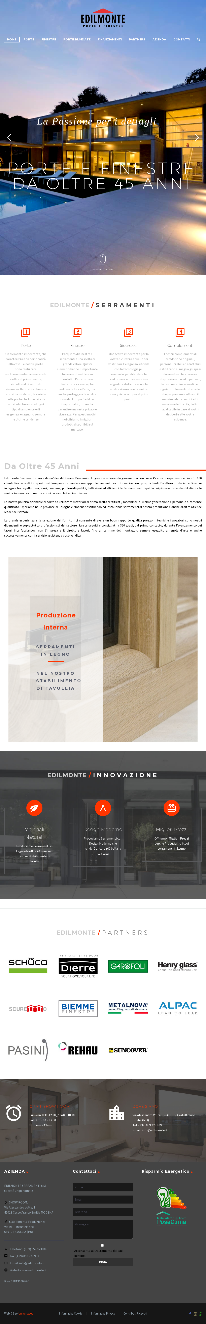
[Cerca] (198, 39)
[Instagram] (195, 1314)
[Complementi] (180, 375)
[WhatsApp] (200, 1314)
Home (11, 39)
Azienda (159, 39)
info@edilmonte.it (32, 1263)
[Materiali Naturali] (34, 835)
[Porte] (26, 375)
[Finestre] (77, 380)
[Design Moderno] (103, 832)
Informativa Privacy (103, 1313)
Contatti (181, 39)
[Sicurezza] (128, 365)
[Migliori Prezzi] (171, 829)
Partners (137, 39)
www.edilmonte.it (34, 1270)
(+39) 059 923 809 (35, 1249)
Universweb (25, 1313)
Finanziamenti (110, 39)
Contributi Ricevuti (135, 1313)
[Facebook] (190, 1314)
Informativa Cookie (70, 1313)
